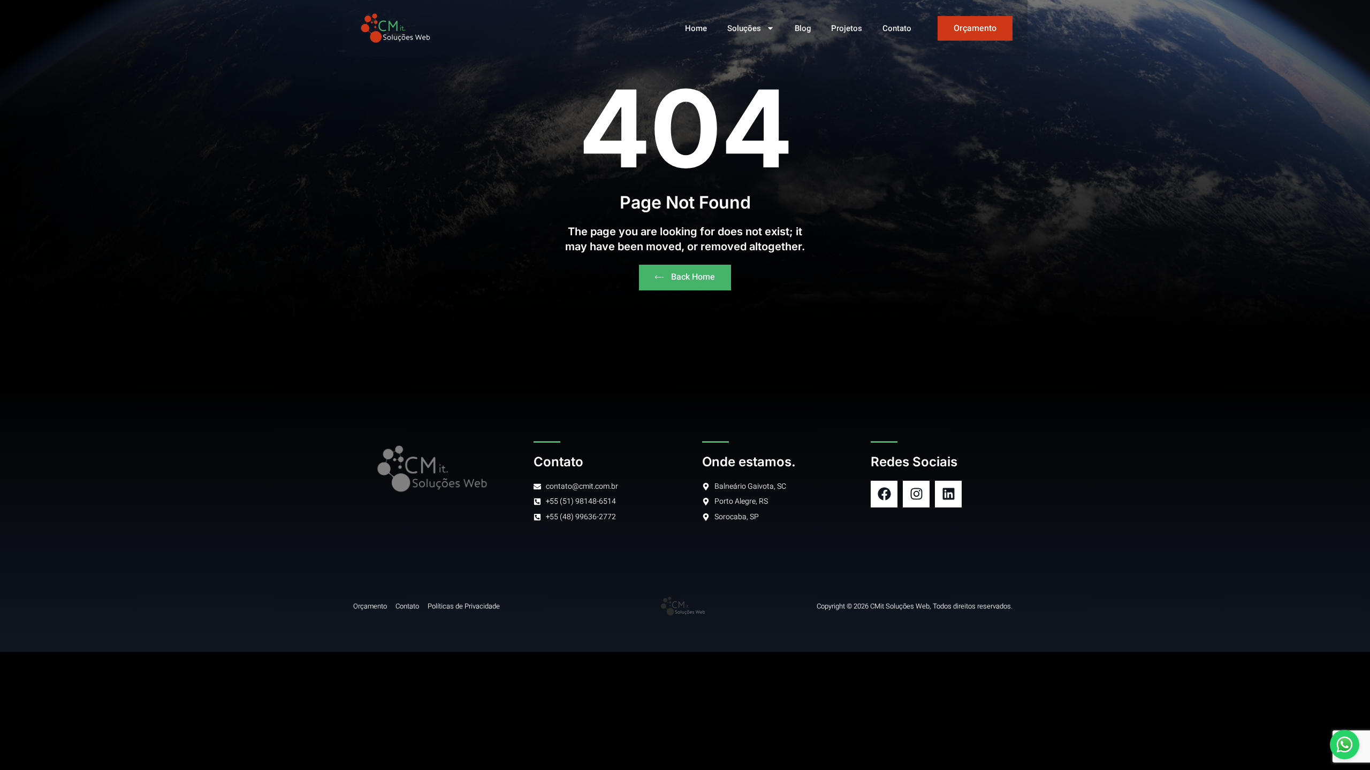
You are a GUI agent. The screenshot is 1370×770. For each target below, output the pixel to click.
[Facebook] (884, 494)
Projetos (846, 28)
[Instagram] (916, 494)
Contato (896, 28)
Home (696, 28)
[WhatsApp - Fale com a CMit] (1344, 744)
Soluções (744, 28)
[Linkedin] (948, 494)
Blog (803, 28)
